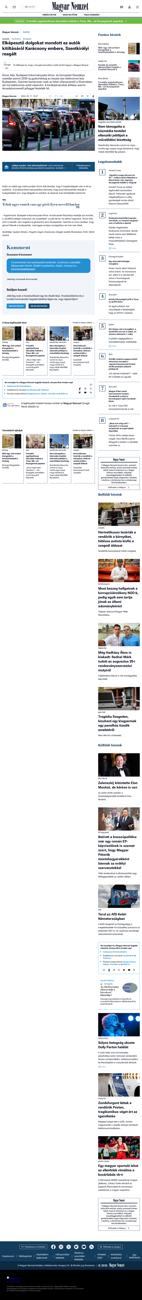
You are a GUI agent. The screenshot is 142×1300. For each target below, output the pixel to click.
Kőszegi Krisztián (116, 256)
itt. (64, 168)
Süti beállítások (134, 1256)
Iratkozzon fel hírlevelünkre (19, 386)
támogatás (108, 984)
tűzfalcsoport (103, 584)
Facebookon (32, 390)
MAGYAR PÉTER (70, 15)
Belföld (26, 32)
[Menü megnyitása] (137, 7)
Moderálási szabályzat (116, 1256)
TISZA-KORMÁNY (92, 15)
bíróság (5, 342)
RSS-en (64, 393)
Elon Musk (102, 778)
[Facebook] (79, 388)
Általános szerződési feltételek (79, 1256)
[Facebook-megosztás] (93, 96)
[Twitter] (90, 388)
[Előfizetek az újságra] (121, 7)
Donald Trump (115, 170)
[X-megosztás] (87, 96)
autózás (5, 39)
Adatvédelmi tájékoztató (42, 1256)
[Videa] (79, 392)
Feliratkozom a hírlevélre (83, 166)
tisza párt (113, 294)
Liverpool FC (114, 419)
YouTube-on (53, 393)
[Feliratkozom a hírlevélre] (14, 7)
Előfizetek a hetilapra (117, 487)
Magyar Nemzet (10, 32)
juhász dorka (103, 1161)
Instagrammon (33, 393)
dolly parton (103, 1038)
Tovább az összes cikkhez (83, 323)
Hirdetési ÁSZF (101, 1256)
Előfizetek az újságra (112, 1247)
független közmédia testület (109, 122)
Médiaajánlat (25, 1256)
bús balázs (103, 44)
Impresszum (8, 1256)
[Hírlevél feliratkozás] (90, 384)
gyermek (101, 712)
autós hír (102, 61)
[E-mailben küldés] (82, 96)
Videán (44, 393)
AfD (99, 910)
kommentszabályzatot (23, 269)
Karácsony (16, 39)
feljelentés (102, 648)
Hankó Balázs (107, 980)
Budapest (27, 39)
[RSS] (90, 392)
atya (27, 342)
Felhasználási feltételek (62, 1256)
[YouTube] (85, 392)
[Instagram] (85, 388)
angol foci (113, 213)
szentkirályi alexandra (58, 342)
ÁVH (110, 354)
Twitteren (44, 390)
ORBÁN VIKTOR (49, 15)
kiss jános (103, 78)
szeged (76, 342)
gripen (111, 324)
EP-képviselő (103, 832)
